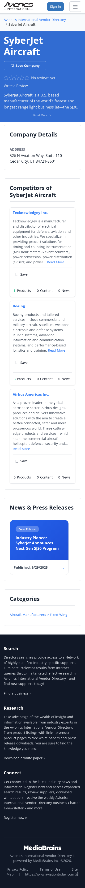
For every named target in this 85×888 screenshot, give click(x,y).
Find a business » (17, 693)
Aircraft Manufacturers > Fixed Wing (38, 614)
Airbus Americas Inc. (31, 394)
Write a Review (16, 85)
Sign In (55, 6)
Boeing (19, 306)
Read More (55, 262)
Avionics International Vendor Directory (35, 19)
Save (24, 274)
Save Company (28, 65)
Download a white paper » (24, 758)
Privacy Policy (17, 869)
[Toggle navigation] (75, 6)
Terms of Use (50, 869)
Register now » (15, 817)
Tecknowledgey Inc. (30, 212)
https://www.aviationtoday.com (50, 874)
